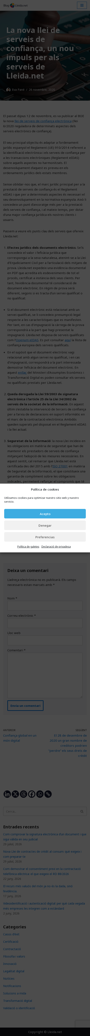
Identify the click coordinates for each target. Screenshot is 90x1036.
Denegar (45, 525)
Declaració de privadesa (56, 546)
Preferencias (45, 537)
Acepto (45, 514)
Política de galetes (28, 546)
